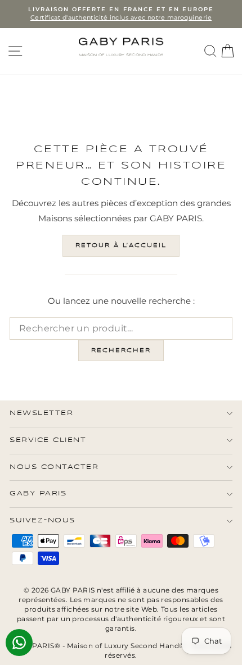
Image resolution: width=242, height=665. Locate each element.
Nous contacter (54, 467)
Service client (48, 440)
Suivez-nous (42, 520)
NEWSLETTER (41, 413)
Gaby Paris (38, 493)
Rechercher (121, 350)
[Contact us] (19, 642)
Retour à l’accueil (121, 245)
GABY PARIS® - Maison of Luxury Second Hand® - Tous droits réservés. (121, 650)
